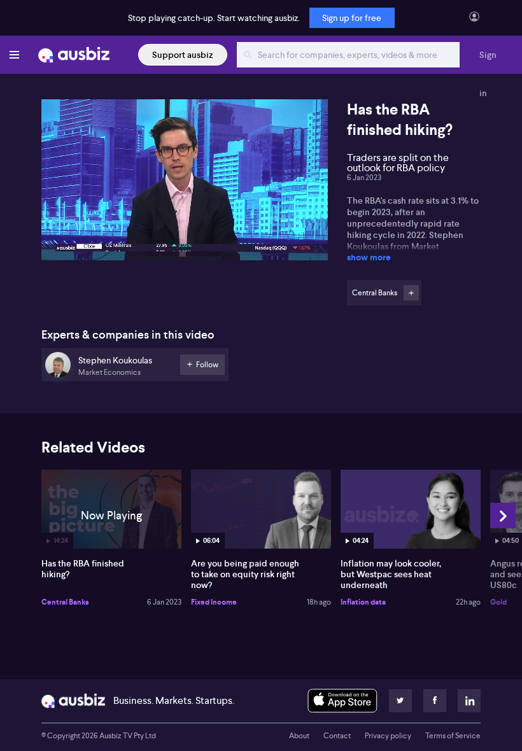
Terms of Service (453, 736)
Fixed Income (214, 602)
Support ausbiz (182, 54)
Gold (498, 602)
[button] (188, 183)
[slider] (185, 214)
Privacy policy (388, 736)
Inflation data (363, 602)
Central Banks (65, 602)
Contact (337, 736)
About (299, 736)
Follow (411, 292)
